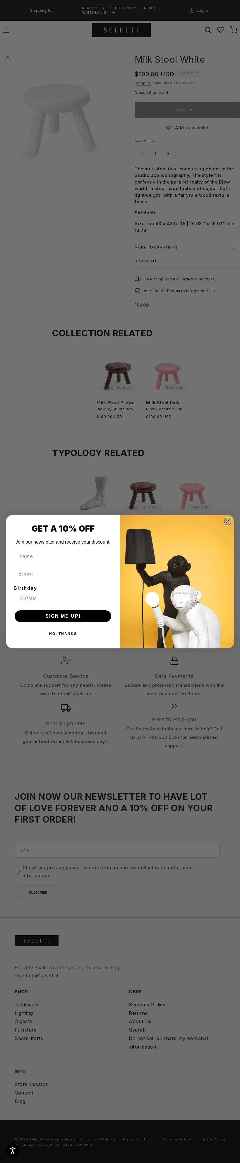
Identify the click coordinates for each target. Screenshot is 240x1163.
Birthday (25, 588)
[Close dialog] (227, 521)
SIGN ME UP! (63, 616)
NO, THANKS (63, 634)
